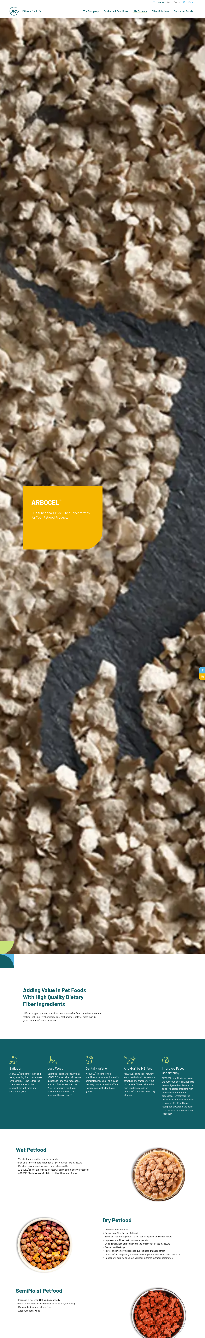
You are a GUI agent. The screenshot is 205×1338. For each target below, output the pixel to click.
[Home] (25, 11)
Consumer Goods (183, 11)
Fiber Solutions (160, 11)
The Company (91, 11)
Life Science (140, 11)
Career (161, 2)
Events (176, 2)
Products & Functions (115, 11)
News (169, 2)
